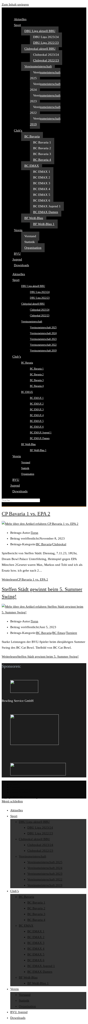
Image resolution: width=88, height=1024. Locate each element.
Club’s (16, 356)
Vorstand (30, 236)
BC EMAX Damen (45, 212)
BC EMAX (31, 165)
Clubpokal (59, 544)
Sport (17, 25)
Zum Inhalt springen (15, 4)
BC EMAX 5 (41, 194)
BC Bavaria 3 (42, 154)
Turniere (71, 633)
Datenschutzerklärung (21, 789)
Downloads (21, 265)
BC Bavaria (32, 136)
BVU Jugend (17, 256)
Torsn (34, 532)
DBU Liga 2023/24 (46, 37)
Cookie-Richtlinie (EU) (22, 792)
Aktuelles (20, 19)
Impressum (16, 781)
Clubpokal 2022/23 (46, 60)
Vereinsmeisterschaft (38, 66)
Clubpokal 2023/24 (46, 54)
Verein (18, 230)
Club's (18, 130)
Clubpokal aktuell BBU (40, 48)
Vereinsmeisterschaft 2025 (45, 75)
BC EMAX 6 (41, 200)
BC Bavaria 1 (42, 142)
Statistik (29, 242)
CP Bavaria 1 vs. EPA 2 (26, 513)
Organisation (32, 247)
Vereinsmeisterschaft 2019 (45, 121)
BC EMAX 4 (41, 189)
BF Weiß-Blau (33, 218)
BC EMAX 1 (41, 171)
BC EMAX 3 (41, 183)
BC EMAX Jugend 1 (47, 206)
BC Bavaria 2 (42, 148)
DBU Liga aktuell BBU (39, 31)
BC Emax (58, 633)
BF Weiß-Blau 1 (43, 224)
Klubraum (15, 787)
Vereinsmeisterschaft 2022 (45, 109)
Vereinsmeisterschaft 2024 (45, 86)
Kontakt (14, 784)
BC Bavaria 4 (42, 159)
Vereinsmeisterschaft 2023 (45, 98)
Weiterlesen (25, 579)
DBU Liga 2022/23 (46, 42)
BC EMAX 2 (41, 177)
